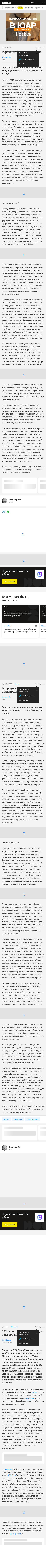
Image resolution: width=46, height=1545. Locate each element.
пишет (35, 1386)
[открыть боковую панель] (38, 3)
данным (8, 1463)
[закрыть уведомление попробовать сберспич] (36, 54)
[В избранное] (43, 47)
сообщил (30, 1392)
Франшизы (39, 8)
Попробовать (23, 64)
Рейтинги (29, 8)
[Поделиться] (40, 47)
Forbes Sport (7, 620)
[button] (43, 3)
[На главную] (6, 3)
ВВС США (12, 1469)
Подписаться (9, 575)
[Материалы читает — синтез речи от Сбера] (36, 47)
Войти (32, 3)
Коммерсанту (15, 1527)
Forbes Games (13, 8)
